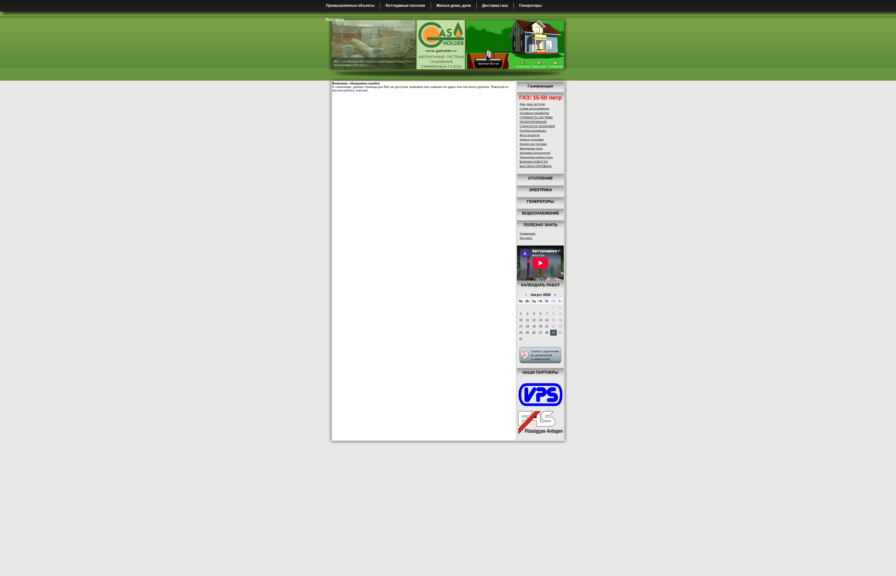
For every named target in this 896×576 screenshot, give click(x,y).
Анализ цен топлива (533, 144)
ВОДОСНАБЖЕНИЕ (540, 213)
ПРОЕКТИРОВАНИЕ (533, 122)
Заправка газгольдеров (535, 153)
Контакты (335, 19)
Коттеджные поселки (405, 5)
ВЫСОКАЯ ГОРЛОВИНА (536, 166)
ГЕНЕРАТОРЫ (540, 201)
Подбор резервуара (533, 130)
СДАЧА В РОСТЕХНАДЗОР (537, 126)
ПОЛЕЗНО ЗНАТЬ (540, 225)
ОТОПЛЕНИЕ (540, 178)
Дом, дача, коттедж (532, 104)
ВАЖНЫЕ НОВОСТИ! (534, 161)
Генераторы (530, 5)
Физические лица (531, 148)
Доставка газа (495, 5)
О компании (527, 233)
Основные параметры (534, 113)
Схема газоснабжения (534, 108)
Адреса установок (531, 139)
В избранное (556, 64)
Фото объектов (529, 135)
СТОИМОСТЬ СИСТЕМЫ (536, 117)
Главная (522, 64)
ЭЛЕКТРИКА (540, 190)
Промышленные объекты (350, 5)
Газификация (540, 86)
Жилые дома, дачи (453, 5)
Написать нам (538, 64)
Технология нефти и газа (536, 157)
